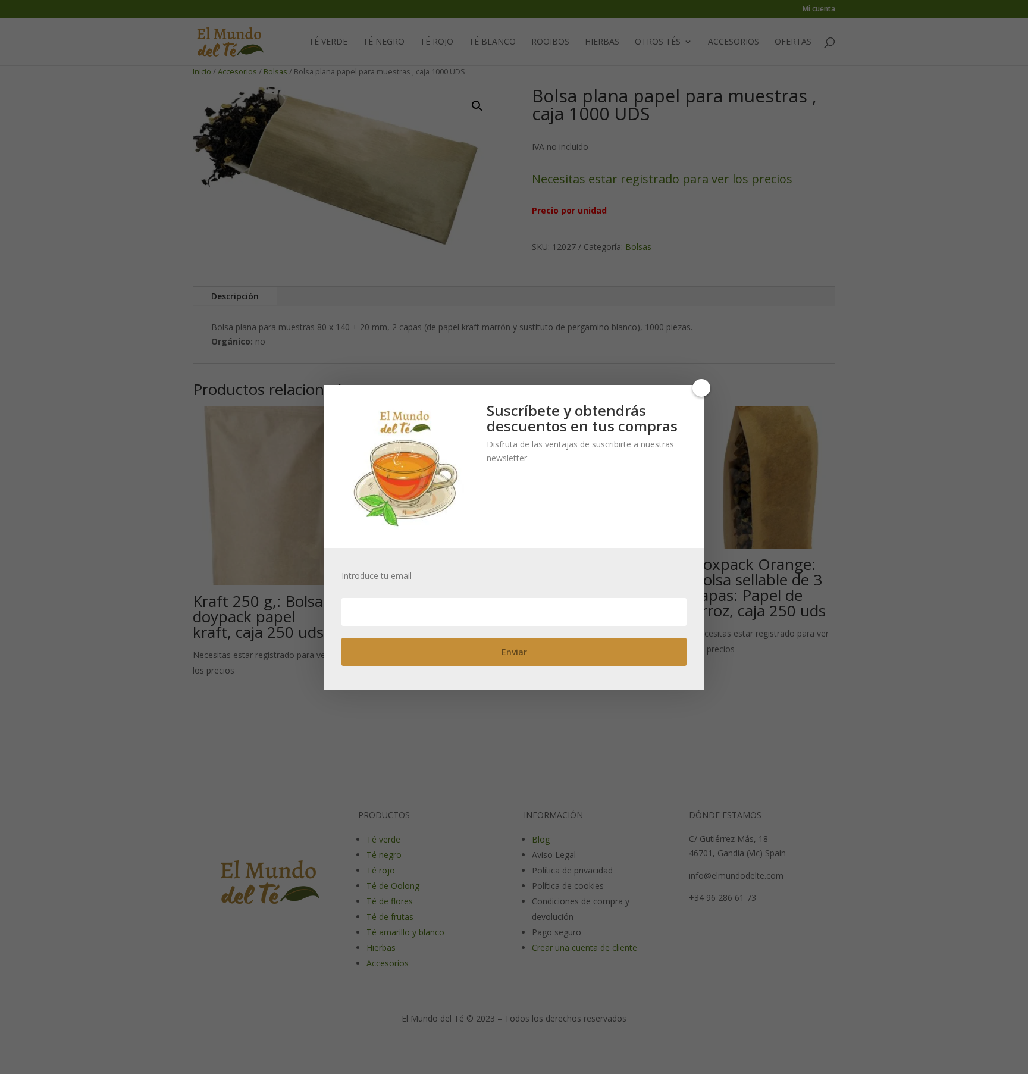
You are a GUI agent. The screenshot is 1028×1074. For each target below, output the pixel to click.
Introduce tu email (376, 576)
